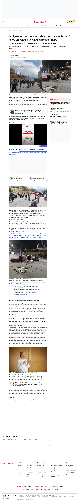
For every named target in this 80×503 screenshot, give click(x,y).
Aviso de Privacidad (7, 498)
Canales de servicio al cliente (72, 470)
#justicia (38, 289)
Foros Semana (30, 467)
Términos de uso (40, 465)
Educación (29, 465)
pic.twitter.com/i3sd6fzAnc (20, 294)
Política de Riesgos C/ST (42, 472)
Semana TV (20, 467)
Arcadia (19, 472)
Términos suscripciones (42, 469)
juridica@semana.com (55, 472)
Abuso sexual (12, 399)
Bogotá (19, 30)
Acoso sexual (28, 399)
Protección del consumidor (56, 465)
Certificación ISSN (40, 476)
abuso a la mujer (20, 399)
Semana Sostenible (31, 478)
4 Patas (19, 478)
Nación (15, 30)
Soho (19, 474)
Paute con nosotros (70, 474)
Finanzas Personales (31, 469)
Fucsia (19, 476)
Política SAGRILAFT (41, 474)
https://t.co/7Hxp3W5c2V (30, 292)
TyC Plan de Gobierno (41, 478)
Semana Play (20, 465)
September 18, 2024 (36, 296)
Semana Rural (30, 472)
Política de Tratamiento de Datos (43, 467)
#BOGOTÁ (17, 286)
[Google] (3, 496)
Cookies (67, 476)
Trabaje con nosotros (70, 472)
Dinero (19, 469)
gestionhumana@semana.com (57, 477)
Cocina (28, 474)
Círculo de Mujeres (31, 476)
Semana (11, 30)
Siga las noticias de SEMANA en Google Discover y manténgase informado (27, 51)
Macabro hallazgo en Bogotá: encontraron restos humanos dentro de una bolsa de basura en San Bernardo (36, 179)
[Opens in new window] (5, 496)
